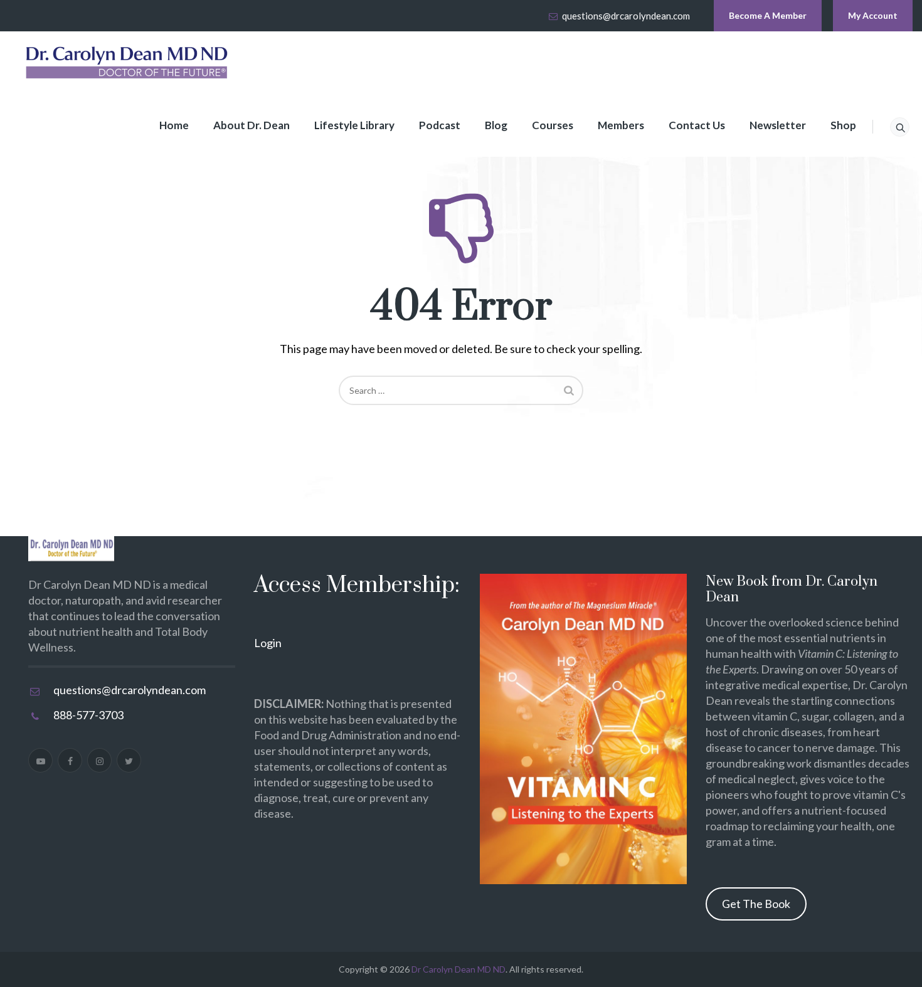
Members (621, 125)
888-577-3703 (88, 715)
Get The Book (756, 903)
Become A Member (768, 15)
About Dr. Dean (251, 125)
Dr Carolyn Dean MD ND (458, 969)
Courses (552, 125)
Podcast (439, 125)
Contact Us (697, 125)
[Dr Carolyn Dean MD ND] (127, 62)
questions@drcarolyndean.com (626, 15)
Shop (843, 125)
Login (268, 643)
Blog (496, 125)
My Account (873, 15)
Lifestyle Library (354, 125)
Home (174, 125)
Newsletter (778, 125)
